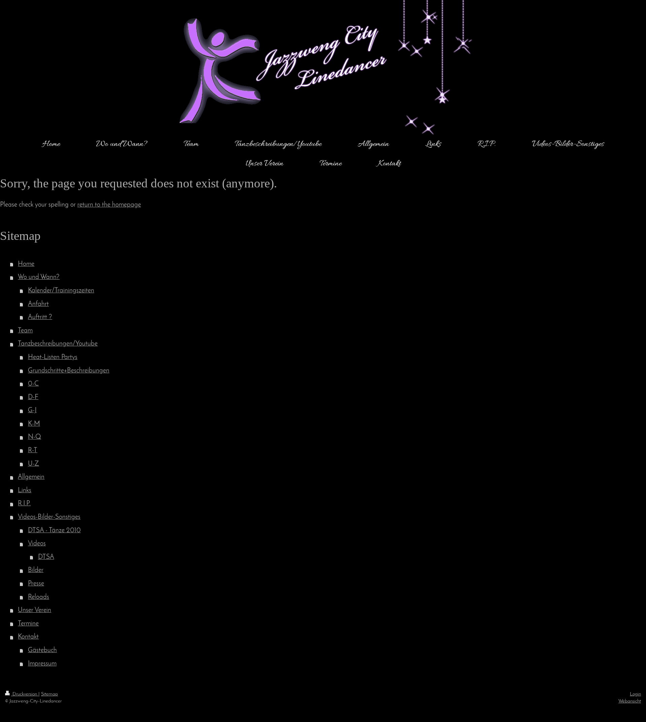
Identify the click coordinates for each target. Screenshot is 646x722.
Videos (37, 543)
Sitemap (49, 694)
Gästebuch (42, 650)
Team (25, 330)
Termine (28, 623)
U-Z (33, 464)
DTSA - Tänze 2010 (54, 530)
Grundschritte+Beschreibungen (68, 370)
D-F (33, 397)
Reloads (38, 597)
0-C (33, 384)
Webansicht (629, 701)
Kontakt (28, 637)
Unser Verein (34, 610)
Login (635, 694)
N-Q (34, 437)
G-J (32, 410)
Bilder (35, 570)
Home (26, 264)
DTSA (46, 557)
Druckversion (24, 694)
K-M (34, 424)
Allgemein (31, 477)
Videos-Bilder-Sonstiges (49, 517)
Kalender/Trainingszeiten (61, 290)
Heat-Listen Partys (52, 357)
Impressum (42, 663)
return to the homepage (109, 205)
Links (24, 490)
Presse (36, 583)
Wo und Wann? (39, 277)
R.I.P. (24, 503)
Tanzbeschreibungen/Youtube (58, 343)
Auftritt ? (40, 317)
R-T (32, 450)
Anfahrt (38, 304)
